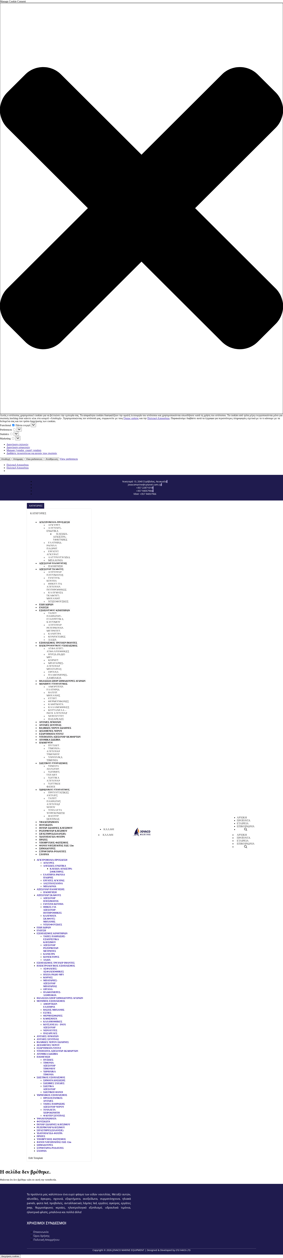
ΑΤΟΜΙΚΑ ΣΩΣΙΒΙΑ (49, 740)
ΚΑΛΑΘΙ (108, 834)
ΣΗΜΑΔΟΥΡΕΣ (47, 848)
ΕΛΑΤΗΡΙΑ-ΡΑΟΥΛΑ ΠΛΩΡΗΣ (54, 545)
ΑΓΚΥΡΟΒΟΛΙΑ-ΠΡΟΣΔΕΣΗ (54, 522)
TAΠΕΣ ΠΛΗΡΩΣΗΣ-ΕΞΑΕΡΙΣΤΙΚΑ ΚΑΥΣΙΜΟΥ (55, 617)
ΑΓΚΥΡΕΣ (54, 525)
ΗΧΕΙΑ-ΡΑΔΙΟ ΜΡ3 (56, 656)
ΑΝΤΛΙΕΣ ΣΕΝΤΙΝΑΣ (50, 725)
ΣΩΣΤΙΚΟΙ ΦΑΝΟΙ (53, 785)
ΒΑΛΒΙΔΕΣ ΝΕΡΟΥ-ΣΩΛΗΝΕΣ (55, 728)
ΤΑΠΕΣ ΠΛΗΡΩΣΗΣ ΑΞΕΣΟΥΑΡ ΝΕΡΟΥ (54, 803)
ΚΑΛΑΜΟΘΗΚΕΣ (58, 707)
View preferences (34, 459)
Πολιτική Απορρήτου (158, 418)
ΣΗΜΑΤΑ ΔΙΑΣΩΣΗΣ (53, 767)
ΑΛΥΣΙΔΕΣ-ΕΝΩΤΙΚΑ (54, 529)
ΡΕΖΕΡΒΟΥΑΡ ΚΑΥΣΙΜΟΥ (53, 831)
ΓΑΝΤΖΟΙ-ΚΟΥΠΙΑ (53, 579)
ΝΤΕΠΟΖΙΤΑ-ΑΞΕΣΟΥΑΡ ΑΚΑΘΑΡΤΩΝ (60, 737)
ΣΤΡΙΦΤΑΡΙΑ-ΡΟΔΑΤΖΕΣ (52, 851)
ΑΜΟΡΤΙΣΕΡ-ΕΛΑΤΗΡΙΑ (55, 688)
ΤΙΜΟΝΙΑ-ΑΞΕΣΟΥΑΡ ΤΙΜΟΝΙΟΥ (53, 751)
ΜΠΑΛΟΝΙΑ (55, 560)
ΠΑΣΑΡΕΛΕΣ (56, 719)
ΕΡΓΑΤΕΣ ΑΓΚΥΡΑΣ (53, 553)
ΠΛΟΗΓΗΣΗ (55, 566)
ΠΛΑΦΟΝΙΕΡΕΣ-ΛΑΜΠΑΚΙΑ (57, 676)
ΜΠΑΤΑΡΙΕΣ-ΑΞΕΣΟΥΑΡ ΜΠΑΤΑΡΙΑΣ (55, 666)
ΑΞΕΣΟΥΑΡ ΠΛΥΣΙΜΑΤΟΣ (55, 573)
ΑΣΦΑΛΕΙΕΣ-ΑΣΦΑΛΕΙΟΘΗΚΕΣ (58, 650)
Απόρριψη (18, 459)
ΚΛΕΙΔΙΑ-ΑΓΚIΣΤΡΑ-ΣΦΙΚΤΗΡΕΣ (60, 536)
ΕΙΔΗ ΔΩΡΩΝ (46, 604)
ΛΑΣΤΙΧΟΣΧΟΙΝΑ (59, 557)
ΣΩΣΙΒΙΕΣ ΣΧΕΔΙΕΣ (53, 773)
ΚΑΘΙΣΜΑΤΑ (56, 704)
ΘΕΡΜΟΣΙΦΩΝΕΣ (58, 701)
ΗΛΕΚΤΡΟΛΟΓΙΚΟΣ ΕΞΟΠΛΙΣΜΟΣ (58, 646)
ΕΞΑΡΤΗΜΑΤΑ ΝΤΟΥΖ (51, 734)
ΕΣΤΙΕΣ (52, 698)
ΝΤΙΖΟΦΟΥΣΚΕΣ (58, 601)
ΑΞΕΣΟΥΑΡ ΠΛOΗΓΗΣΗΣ (53, 563)
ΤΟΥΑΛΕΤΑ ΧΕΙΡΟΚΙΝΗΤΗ (56, 811)
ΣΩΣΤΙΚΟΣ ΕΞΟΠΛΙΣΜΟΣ (53, 763)
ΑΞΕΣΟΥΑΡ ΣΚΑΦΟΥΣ (51, 569)
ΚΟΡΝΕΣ (53, 660)
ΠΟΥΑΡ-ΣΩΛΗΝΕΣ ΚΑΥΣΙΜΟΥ (56, 828)
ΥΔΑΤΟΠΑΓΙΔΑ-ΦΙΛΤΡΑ (52, 837)
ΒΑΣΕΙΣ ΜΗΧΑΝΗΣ (53, 694)
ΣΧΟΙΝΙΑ (44, 854)
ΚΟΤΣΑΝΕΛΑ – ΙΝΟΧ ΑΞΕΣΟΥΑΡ (57, 712)
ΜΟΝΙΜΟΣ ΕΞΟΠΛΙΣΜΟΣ (53, 684)
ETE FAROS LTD (183, 1250)
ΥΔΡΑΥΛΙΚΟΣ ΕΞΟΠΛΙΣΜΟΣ (54, 790)
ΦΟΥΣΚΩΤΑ (46, 825)
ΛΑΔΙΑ (52, 639)
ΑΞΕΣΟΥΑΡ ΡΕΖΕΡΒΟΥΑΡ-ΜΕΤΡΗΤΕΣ (55, 628)
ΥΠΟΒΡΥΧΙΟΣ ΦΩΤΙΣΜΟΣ (53, 842)
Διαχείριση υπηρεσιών (18, 447)
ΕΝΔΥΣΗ (43, 607)
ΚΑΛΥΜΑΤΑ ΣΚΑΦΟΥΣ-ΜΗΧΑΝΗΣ (55, 595)
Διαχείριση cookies (10, 1256)
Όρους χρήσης (131, 418)
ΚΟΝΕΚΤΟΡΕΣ (57, 636)
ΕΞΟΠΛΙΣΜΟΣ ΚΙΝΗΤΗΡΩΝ (54, 610)
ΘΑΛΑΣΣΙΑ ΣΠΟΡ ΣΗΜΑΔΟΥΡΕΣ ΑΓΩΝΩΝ (62, 681)
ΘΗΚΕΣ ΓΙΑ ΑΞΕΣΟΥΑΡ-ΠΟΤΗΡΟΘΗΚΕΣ (56, 586)
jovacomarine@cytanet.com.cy (144, 484)
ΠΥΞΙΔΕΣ (53, 745)
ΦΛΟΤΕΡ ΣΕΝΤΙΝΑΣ (53, 817)
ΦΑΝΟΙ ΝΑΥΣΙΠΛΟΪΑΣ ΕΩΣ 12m (56, 845)
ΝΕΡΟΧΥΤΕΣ (56, 716)
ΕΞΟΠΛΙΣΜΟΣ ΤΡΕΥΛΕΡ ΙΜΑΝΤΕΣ (58, 643)
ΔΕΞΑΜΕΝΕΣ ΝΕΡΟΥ (50, 731)
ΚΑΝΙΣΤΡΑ (54, 633)
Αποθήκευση (52, 459)
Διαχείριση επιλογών (17, 444)
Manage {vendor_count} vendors (24, 450)
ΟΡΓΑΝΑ (53, 672)
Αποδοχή (5, 459)
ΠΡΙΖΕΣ (43, 840)
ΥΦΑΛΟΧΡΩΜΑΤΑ (49, 822)
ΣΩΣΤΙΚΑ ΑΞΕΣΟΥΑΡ (53, 779)
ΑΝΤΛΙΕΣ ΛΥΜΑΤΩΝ (50, 722)
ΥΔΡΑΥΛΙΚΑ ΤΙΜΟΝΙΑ (55, 759)
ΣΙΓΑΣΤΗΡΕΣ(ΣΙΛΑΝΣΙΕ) (52, 834)
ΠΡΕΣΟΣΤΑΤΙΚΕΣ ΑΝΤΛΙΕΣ (58, 794)
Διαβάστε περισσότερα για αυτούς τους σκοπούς (32, 453)
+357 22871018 (144, 487)
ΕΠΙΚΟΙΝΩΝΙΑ (246, 843)
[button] (141, 208)
